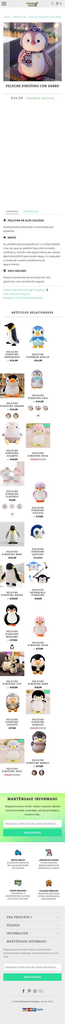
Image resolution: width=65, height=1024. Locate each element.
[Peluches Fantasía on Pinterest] (29, 991)
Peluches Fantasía (30, 1001)
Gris (18, 297)
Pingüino (27, 297)
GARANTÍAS (12, 211)
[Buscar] (53, 3)
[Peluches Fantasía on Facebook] (23, 991)
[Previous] (6, 51)
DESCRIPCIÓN (31, 211)
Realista (38, 297)
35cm (37, 113)
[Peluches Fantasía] (32, 5)
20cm (16, 113)
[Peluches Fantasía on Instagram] (35, 991)
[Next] (58, 51)
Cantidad (32, 139)
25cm (26, 113)
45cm (47, 113)
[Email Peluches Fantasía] (41, 991)
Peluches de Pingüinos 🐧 (33, 290)
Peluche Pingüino (20, 294)
